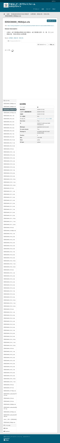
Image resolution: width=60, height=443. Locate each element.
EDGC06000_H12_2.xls (9, 236)
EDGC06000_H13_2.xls (9, 276)
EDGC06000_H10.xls (9, 149)
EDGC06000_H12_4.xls (9, 242)
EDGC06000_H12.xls (9, 227)
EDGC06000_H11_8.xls (9, 212)
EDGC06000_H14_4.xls (9, 321)
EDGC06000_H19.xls (9, 401)
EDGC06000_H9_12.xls (9, 146)
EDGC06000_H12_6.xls (9, 248)
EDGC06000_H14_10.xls (9, 339)
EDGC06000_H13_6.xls (9, 288)
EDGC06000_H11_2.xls (9, 194)
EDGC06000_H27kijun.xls (10, 412)
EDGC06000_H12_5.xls (9, 245)
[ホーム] (4, 14)
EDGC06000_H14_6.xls (9, 327)
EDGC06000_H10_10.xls (9, 179)
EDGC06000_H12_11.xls (9, 263)
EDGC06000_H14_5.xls (9, 324)
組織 (43, 9)
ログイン (54, 1)
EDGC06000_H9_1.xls (9, 115)
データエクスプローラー (15, 41)
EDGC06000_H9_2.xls (9, 118)
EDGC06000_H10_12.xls (9, 185)
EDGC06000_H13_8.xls (9, 294)
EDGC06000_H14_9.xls (9, 336)
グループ (48, 9)
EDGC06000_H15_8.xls (9, 372)
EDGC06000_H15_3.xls (9, 357)
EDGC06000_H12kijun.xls (10, 230)
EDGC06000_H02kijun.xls (13, 16)
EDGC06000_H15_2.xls (9, 354)
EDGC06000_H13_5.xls (9, 285)
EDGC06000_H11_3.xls (9, 197)
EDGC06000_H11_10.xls (9, 218)
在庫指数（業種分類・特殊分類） (40, 14)
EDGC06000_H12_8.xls (9, 254)
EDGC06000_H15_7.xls (9, 369)
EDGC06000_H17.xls (9, 387)
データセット (36, 9)
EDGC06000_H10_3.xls (9, 158)
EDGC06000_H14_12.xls (9, 345)
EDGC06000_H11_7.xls (9, 209)
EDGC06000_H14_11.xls (9, 342)
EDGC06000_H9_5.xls (9, 127)
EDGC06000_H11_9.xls (9, 215)
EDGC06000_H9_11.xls (9, 143)
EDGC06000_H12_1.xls (9, 233)
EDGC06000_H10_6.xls (9, 167)
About (54, 9)
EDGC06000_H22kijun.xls (10, 404)
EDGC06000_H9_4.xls (9, 124)
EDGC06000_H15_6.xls (9, 366)
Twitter (6, 428)
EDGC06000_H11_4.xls (9, 200)
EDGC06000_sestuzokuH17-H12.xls (10, 394)
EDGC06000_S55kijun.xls (10, 103)
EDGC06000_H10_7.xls (9, 170)
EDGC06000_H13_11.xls (9, 303)
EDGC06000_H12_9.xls (9, 257)
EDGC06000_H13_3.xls (9, 279)
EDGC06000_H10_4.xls (9, 161)
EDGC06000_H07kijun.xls (10, 112)
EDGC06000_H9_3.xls (9, 121)
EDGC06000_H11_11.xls (9, 221)
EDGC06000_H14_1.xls (9, 312)
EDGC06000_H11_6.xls (9, 206)
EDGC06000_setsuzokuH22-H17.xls (10, 408)
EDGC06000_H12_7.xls (9, 251)
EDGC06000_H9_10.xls (9, 140)
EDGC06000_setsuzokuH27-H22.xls (10, 415)
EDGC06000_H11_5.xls (9, 203)
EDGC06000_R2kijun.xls (9, 422)
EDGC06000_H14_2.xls (9, 315)
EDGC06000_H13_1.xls (9, 273)
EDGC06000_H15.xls (9, 348)
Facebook (7, 431)
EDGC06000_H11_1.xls (9, 191)
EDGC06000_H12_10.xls (9, 260)
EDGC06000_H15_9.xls (9, 375)
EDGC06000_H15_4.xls (9, 360)
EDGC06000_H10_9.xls (9, 176)
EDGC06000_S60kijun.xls (10, 106)
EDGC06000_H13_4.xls (9, 282)
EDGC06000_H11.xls (9, 188)
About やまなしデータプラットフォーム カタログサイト (17, 436)
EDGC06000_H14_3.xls (9, 318)
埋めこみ (52, 44)
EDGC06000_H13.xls (9, 270)
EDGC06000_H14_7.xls (9, 330)
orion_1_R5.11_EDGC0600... (10, 419)
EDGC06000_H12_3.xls (9, 239)
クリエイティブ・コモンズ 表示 (44, 118)
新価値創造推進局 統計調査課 (20, 14)
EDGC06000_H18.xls (9, 398)
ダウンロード (52, 21)
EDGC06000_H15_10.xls (9, 378)
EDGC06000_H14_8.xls (9, 333)
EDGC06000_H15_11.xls (9, 381)
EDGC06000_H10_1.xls (9, 152)
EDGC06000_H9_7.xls (9, 133)
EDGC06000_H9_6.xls (9, 130)
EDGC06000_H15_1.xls (9, 351)
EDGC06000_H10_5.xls (9, 164)
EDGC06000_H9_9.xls (9, 137)
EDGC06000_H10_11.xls (9, 182)
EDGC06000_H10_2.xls (9, 155)
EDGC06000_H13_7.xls (9, 291)
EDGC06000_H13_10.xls (9, 300)
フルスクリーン (42, 44)
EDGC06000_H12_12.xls (9, 267)
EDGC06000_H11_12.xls (9, 224)
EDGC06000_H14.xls (9, 309)
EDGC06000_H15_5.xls (9, 363)
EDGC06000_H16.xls (9, 384)
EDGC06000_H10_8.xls (9, 173)
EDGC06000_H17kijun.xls (10, 390)
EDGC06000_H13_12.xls (9, 306)
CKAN (6, 440)
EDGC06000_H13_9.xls (9, 297)
